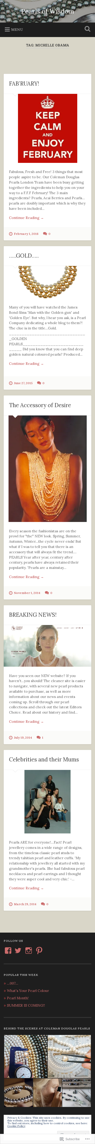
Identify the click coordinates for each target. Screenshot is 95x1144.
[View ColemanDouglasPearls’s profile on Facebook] (8, 950)
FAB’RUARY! (24, 83)
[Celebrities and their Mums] (47, 801)
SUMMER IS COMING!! (26, 1005)
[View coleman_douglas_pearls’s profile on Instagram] (28, 950)
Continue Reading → (26, 218)
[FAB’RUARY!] (47, 128)
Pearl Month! (18, 998)
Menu (17, 29)
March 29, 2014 (25, 904)
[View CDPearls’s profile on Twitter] (18, 950)
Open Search (86, 29)
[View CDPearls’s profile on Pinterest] (39, 950)
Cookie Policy (16, 1126)
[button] (25, 1056)
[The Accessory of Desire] (47, 468)
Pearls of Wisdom (47, 11)
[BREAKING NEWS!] (47, 646)
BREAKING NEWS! (32, 614)
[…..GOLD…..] (47, 282)
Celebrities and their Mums (44, 759)
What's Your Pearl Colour (28, 990)
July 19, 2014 (23, 738)
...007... (12, 983)
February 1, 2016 (26, 234)
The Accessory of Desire (40, 405)
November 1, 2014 (27, 593)
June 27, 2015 (23, 383)
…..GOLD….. (24, 255)
